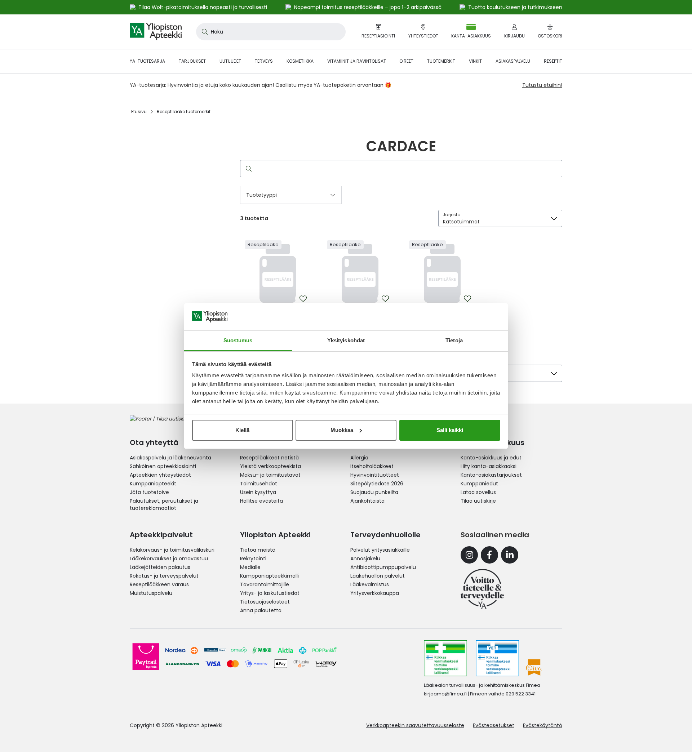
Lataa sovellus (478, 492)
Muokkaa (342, 430)
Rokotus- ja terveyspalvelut (164, 575)
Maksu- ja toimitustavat (270, 475)
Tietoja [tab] (454, 340)
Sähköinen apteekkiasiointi (163, 466)
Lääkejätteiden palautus (160, 567)
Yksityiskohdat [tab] (346, 340)
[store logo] (156, 31)
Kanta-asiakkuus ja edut (491, 457)
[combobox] (271, 31)
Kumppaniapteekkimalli (269, 575)
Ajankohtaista (367, 500)
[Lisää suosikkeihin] (303, 299)
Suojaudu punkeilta (374, 492)
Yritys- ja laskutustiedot (270, 593)
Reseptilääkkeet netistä (269, 457)
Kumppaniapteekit (153, 483)
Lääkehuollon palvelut (377, 575)
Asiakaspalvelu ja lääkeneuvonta (170, 457)
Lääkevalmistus (369, 584)
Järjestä (452, 215)
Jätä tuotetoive (149, 492)
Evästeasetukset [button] (493, 725)
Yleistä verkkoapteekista (270, 466)
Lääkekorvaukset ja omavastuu (169, 558)
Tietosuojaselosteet (265, 601)
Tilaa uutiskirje (478, 500)
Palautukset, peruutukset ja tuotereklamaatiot (164, 504)
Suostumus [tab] (238, 340)
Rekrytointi (253, 558)
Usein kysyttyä (258, 492)
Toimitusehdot (258, 483)
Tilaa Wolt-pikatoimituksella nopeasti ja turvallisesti (202, 7)
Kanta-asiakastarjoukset (491, 475)
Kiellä (242, 430)
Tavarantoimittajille (264, 584)
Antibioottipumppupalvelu (383, 567)
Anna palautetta (260, 610)
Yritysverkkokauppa (374, 593)
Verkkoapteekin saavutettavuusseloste (415, 725)
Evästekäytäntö (542, 725)
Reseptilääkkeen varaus (159, 584)
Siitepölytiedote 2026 (376, 483)
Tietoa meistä (257, 549)
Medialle (250, 567)
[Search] (247, 168)
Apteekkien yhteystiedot (160, 475)
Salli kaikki (449, 430)
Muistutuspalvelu (151, 593)
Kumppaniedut (479, 483)
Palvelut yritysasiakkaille (380, 549)
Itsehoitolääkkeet (372, 466)
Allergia (359, 457)
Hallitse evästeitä (261, 500)
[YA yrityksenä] (482, 589)
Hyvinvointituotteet (374, 475)
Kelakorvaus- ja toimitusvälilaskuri (172, 549)
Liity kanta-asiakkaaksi (488, 466)
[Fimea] (445, 658)
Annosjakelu (365, 558)
